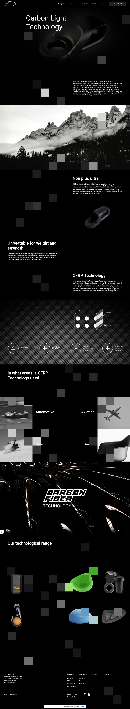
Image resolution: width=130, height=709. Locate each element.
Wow (16, 593)
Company (70, 675)
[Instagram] (85, 694)
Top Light (16, 626)
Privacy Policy (72, 694)
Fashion (82, 683)
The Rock (81, 593)
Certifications (71, 686)
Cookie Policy (72, 697)
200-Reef (81, 626)
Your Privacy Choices (71, 706)
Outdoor (82, 681)
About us (70, 678)
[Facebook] (89, 694)
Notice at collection (53, 706)
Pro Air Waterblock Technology (113, 624)
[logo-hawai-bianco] (10, 3)
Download (105, 675)
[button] (65, 4)
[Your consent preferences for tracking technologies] (2, 532)
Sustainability (71, 683)
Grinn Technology (113, 593)
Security (82, 678)
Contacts (94, 675)
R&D (68, 681)
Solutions (83, 675)
